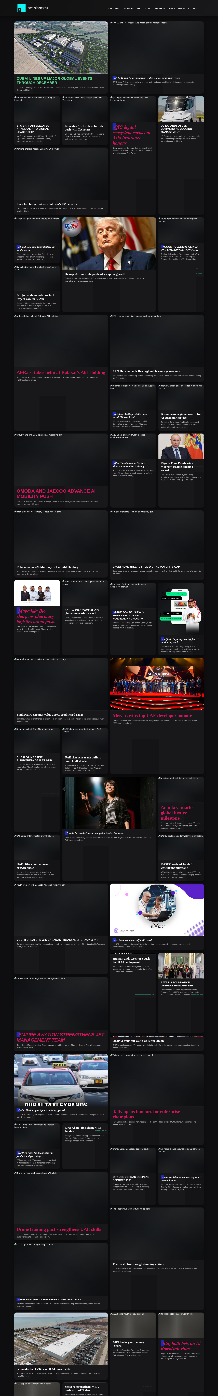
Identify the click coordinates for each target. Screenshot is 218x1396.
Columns (128, 8)
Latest (147, 8)
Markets (160, 8)
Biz (138, 8)
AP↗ (194, 8)
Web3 (172, 8)
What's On (113, 8)
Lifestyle (183, 8)
